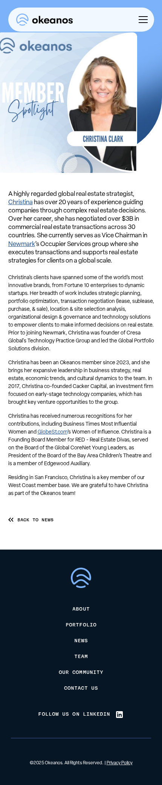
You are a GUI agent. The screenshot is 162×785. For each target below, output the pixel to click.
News (81, 641)
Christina (20, 202)
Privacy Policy (120, 763)
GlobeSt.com (52, 432)
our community (81, 672)
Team (81, 657)
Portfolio (81, 625)
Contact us (81, 688)
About (81, 609)
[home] (44, 20)
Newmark (21, 244)
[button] (141, 20)
